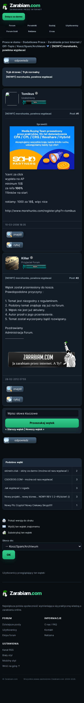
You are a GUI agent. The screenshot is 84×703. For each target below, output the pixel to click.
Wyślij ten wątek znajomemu (24, 526)
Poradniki (32, 25)
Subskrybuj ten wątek (20, 532)
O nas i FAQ (50, 624)
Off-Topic (8, 46)
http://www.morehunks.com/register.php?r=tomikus (40, 210)
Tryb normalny (31, 72)
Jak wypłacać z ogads (17, 488)
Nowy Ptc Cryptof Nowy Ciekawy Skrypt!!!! (28, 505)
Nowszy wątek (34, 429)
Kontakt (48, 629)
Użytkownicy (72, 25)
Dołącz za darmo (13, 16)
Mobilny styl (9, 660)
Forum (12, 25)
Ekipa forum (9, 635)
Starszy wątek (15, 429)
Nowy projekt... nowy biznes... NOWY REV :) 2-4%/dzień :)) (37, 496)
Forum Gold (12, 31)
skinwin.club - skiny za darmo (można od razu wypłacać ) (36, 470)
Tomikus (27, 94)
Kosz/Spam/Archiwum (31, 46)
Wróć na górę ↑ (11, 665)
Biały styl (7, 655)
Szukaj (52, 25)
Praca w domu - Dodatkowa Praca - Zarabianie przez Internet (41, 42)
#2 (77, 278)
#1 (77, 113)
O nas (52, 31)
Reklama (32, 31)
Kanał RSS (8, 649)
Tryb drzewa (13, 72)
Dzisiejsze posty (11, 624)
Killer (25, 258)
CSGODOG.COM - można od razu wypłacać (29, 479)
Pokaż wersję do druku (20, 520)
